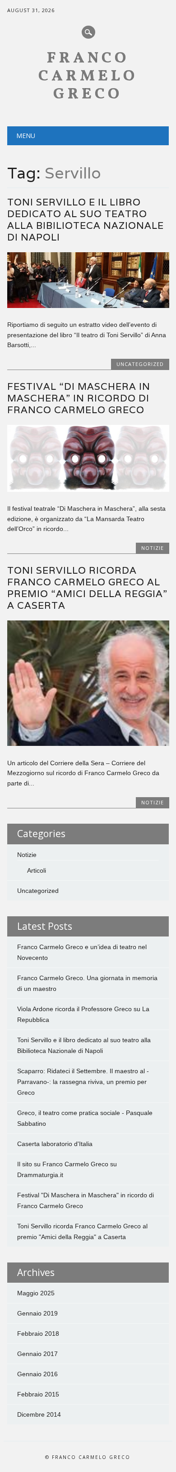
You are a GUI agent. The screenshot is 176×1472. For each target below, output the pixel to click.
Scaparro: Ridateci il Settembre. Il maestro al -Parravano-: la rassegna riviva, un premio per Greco (83, 1081)
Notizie (152, 547)
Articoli (36, 870)
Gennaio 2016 (37, 1374)
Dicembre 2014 (39, 1414)
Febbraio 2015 (38, 1394)
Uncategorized (140, 364)
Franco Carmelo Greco (88, 76)
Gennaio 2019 (37, 1313)
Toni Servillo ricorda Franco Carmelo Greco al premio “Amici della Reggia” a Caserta (87, 587)
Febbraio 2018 (38, 1333)
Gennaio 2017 (37, 1353)
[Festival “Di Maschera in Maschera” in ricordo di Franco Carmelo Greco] (88, 489)
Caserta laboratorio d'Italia (55, 1143)
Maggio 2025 (36, 1293)
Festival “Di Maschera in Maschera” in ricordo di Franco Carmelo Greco (78, 398)
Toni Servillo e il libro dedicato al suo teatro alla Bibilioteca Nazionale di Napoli (85, 219)
